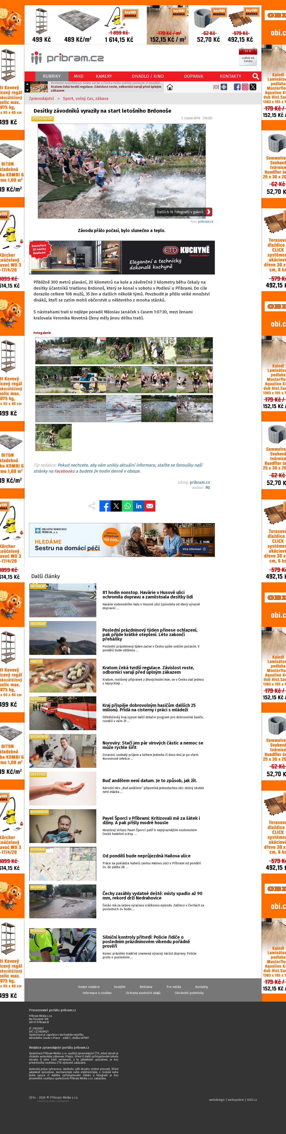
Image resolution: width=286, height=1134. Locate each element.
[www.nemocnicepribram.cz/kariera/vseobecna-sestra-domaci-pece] (121, 540)
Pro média (173, 987)
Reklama (146, 987)
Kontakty (201, 987)
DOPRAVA (193, 76)
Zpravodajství (41, 98)
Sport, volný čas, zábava (85, 98)
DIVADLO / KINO (148, 76)
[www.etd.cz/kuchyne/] (121, 258)
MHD (78, 76)
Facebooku (64, 471)
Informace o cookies (97, 993)
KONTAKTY (230, 76)
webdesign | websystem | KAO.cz (233, 1100)
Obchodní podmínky (189, 993)
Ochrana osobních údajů (143, 993)
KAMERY (104, 76)
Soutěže (119, 987)
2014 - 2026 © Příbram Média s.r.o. (53, 1099)
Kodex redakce (89, 987)
